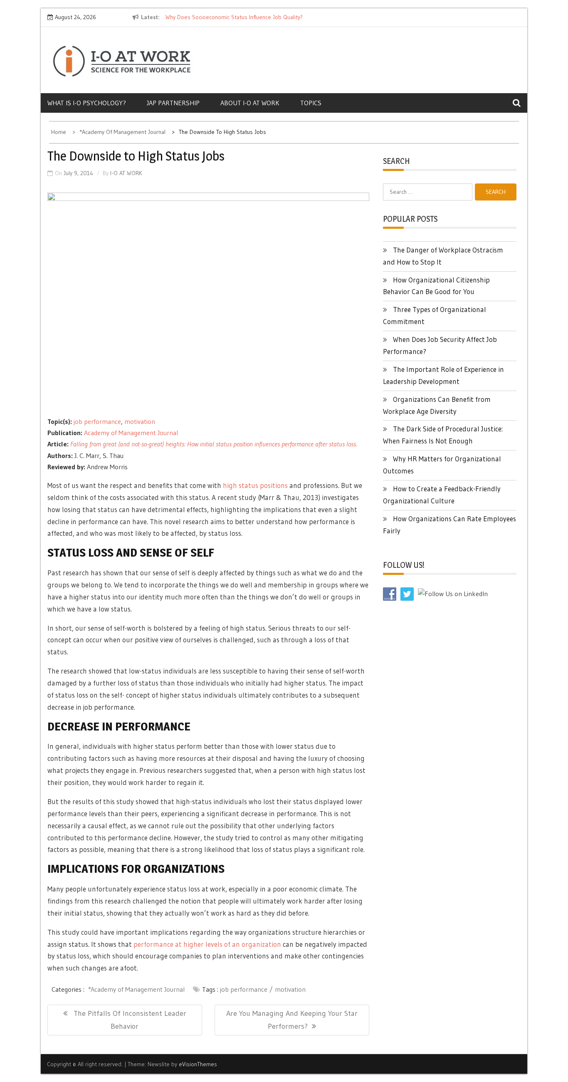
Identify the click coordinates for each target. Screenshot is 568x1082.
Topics (310, 103)
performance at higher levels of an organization (207, 944)
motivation (139, 421)
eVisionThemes (198, 1064)
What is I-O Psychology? (86, 103)
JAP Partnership (173, 103)
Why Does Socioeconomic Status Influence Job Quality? (234, 17)
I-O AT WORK (126, 173)
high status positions (255, 485)
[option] (241, 17)
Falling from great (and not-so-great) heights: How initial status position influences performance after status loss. (213, 444)
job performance (97, 421)
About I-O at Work (249, 103)
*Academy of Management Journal (136, 989)
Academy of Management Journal (131, 432)
